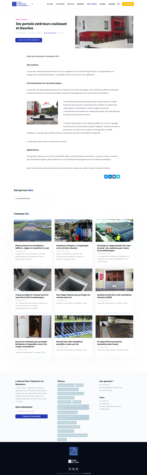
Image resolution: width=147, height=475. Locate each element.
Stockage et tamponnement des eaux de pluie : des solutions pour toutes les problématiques (114, 248)
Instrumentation (64, 402)
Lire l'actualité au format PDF (28, 40)
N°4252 (39, 33)
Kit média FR (103, 401)
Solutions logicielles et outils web (70, 393)
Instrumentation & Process (68, 389)
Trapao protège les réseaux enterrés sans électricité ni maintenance (31, 296)
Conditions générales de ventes (110, 406)
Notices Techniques (21, 19)
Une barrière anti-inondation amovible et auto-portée (69, 343)
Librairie (111, 4)
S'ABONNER (128, 4)
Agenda (103, 4)
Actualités (60, 4)
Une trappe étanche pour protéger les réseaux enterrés (73, 296)
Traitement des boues (66, 385)
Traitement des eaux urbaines (68, 427)
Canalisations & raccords (67, 412)
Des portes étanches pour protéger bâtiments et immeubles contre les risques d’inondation (31, 344)
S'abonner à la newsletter (31, 416)
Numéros (80, 4)
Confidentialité (104, 409)
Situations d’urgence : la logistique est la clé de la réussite (72, 246)
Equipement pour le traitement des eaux (72, 435)
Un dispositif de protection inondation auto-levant (109, 343)
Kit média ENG (104, 404)
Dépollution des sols (65, 431)
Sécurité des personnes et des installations (68, 417)
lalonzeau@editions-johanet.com (110, 387)
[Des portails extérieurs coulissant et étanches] (104, 32)
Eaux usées (76, 402)
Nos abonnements (105, 390)
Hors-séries (92, 4)
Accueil (50, 4)
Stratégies (62, 439)
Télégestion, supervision (67, 422)
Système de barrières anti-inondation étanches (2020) (114, 296)
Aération (79, 385)
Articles (70, 4)
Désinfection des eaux (66, 397)
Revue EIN (87, 473)
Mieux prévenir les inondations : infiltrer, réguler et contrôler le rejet (32, 246)
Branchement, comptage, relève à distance (70, 407)
